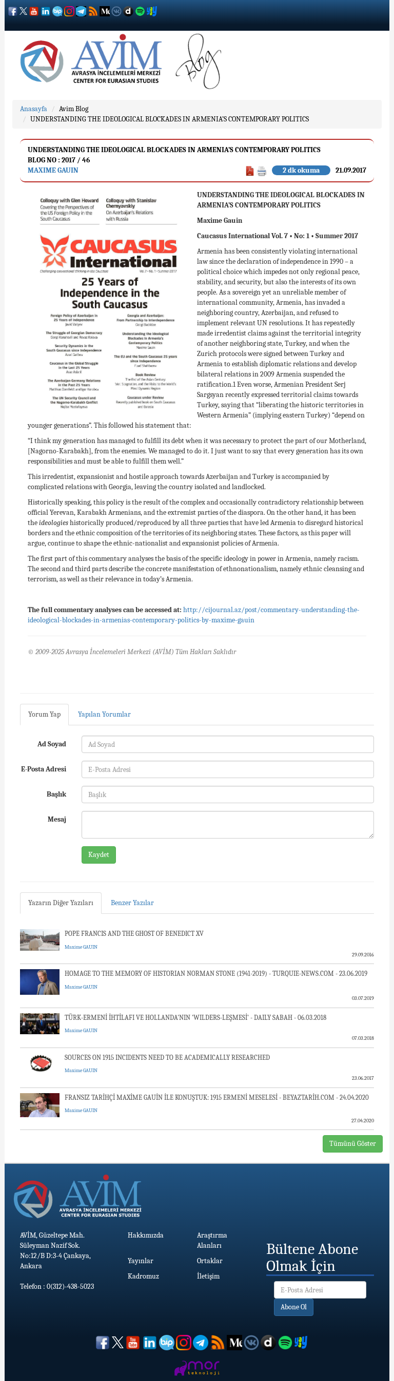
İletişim (208, 1276)
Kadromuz (143, 1276)
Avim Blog (73, 108)
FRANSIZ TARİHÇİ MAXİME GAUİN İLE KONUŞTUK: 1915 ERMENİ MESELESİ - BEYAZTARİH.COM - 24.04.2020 (217, 1097)
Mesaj (57, 819)
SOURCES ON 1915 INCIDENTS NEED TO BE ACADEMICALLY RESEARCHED (167, 1057)
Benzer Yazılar (132, 902)
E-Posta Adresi (43, 769)
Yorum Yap (44, 714)
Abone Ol (294, 1307)
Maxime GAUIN (53, 170)
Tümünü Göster (352, 1143)
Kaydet (98, 854)
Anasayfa (33, 108)
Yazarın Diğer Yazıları (60, 902)
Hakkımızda (146, 1235)
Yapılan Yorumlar (104, 714)
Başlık (56, 794)
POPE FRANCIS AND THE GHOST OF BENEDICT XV (134, 933)
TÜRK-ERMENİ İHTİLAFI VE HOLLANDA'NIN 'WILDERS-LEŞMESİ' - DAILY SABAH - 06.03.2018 (195, 1017)
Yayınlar (140, 1261)
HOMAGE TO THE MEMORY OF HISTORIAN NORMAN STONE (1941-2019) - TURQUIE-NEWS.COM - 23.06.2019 (216, 973)
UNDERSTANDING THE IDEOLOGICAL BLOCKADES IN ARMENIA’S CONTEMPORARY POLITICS (169, 119)
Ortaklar (210, 1261)
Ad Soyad (51, 744)
